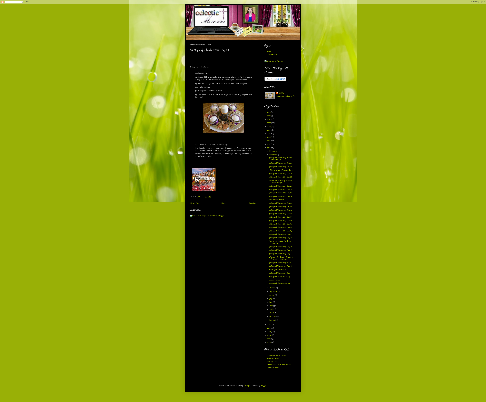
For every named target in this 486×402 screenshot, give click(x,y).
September (273, 291)
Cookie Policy (272, 54)
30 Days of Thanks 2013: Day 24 (280, 189)
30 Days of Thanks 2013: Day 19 (280, 210)
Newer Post (194, 203)
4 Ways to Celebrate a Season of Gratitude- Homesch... (281, 258)
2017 (269, 134)
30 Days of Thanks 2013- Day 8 (280, 254)
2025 (269, 112)
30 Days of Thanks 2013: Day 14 (280, 227)
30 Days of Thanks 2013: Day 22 (280, 196)
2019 (269, 126)
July (271, 299)
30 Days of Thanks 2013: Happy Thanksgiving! (280, 159)
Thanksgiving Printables (277, 269)
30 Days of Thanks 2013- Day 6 (280, 266)
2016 (269, 137)
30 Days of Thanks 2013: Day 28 (280, 167)
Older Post (252, 203)
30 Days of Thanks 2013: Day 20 (280, 207)
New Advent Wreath (276, 200)
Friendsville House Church (276, 355)
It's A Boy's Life (272, 362)
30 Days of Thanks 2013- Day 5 (280, 273)
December (273, 151)
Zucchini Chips (274, 280)
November (273, 154)
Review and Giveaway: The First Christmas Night (280, 181)
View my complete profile (285, 96)
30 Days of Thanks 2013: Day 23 (280, 193)
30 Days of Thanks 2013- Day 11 (280, 238)
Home (223, 203)
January (272, 320)
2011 (269, 328)
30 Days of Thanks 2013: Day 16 (280, 220)
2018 (269, 130)
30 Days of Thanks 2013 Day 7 (280, 263)
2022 (269, 116)
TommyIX (247, 385)
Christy (281, 93)
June (271, 302)
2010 (269, 331)
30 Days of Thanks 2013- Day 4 (280, 276)
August (272, 295)
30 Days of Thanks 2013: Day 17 (280, 217)
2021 (269, 119)
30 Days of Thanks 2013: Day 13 (280, 231)
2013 (269, 148)
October (272, 288)
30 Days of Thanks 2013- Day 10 (280, 247)
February (272, 316)
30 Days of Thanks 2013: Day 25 (280, 186)
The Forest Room (273, 367)
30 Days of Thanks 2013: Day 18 (280, 213)
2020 (269, 123)
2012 (269, 324)
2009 (269, 335)
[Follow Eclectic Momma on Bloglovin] (275, 80)
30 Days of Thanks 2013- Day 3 (280, 283)
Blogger (263, 385)
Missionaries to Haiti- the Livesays (279, 364)
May (271, 306)
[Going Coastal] (203, 191)
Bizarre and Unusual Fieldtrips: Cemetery (280, 242)
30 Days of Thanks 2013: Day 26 (280, 177)
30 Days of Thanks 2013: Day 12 (280, 234)
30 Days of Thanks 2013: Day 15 (280, 224)
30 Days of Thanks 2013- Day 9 (280, 250)
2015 (269, 141)
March (272, 313)
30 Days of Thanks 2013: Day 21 (280, 203)
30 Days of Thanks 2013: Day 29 (280, 163)
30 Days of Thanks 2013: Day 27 (280, 173)
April (271, 309)
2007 (269, 342)
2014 (269, 144)
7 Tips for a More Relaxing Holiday (281, 170)
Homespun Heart (273, 359)
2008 (269, 339)
